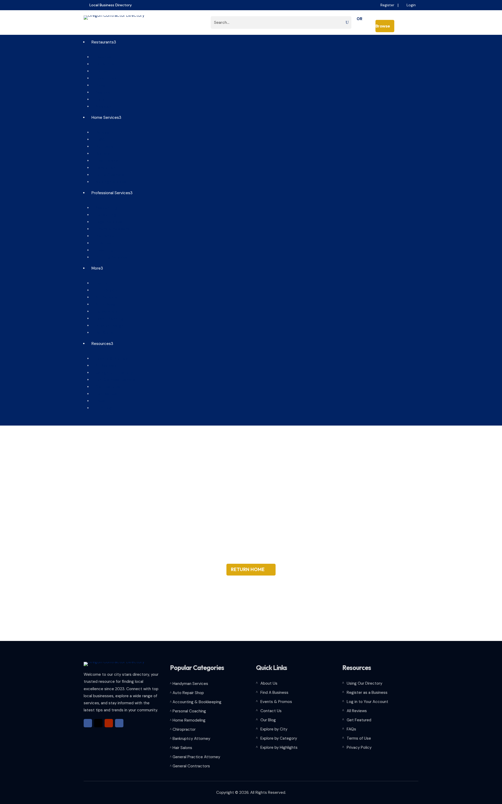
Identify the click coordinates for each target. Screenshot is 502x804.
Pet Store (102, 332)
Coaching (102, 250)
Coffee (100, 71)
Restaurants (102, 42)
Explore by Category (278, 738)
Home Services (104, 117)
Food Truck (104, 78)
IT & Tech (103, 243)
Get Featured (106, 386)
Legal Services (107, 222)
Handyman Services (190, 683)
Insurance (103, 236)
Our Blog (102, 408)
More (95, 268)
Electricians (105, 160)
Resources (100, 343)
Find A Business (274, 692)
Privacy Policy (359, 747)
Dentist (101, 283)
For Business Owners (113, 379)
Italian (99, 99)
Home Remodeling (189, 720)
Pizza (98, 85)
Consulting (104, 214)
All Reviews (104, 365)
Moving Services (109, 182)
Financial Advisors (110, 229)
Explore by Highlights (279, 747)
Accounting (104, 207)
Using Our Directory (112, 372)
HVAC (99, 139)
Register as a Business (367, 692)
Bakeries (101, 57)
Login (411, 5)
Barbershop (104, 311)
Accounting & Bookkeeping (197, 702)
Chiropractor (106, 290)
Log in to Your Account (367, 701)
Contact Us (104, 394)
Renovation (104, 132)
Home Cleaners (108, 174)
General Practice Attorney (196, 757)
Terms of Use (359, 738)
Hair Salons (182, 747)
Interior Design (107, 325)
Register (387, 5)
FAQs (98, 401)
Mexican (101, 106)
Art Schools (104, 297)
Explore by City (273, 729)
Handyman (103, 167)
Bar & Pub (103, 64)
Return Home (248, 569)
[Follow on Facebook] (88, 723)
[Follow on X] (98, 723)
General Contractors (191, 766)
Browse (385, 26)
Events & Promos (110, 358)
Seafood (101, 92)
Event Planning (107, 318)
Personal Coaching (189, 711)
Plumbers (102, 146)
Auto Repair (105, 304)
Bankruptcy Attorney (191, 738)
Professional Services (110, 193)
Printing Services (110, 257)
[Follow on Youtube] (109, 723)
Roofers (101, 153)
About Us (268, 683)
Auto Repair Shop (188, 692)
